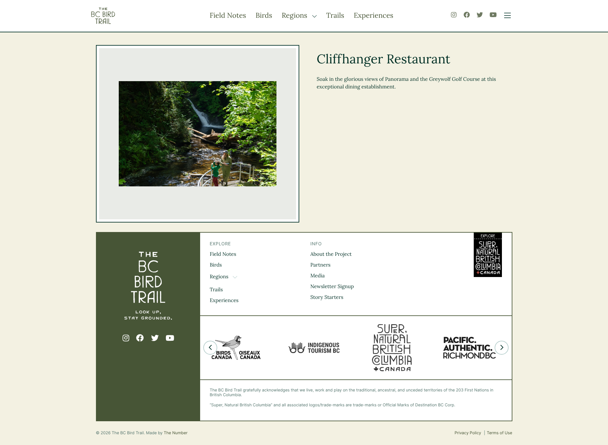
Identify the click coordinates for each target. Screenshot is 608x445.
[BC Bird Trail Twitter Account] (480, 15)
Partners (320, 265)
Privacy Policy (468, 433)
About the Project (331, 254)
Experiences (373, 15)
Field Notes (228, 15)
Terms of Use (499, 433)
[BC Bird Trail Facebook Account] (467, 15)
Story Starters (326, 297)
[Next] (502, 348)
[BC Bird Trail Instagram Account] (454, 15)
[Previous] (210, 348)
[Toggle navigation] (506, 15)
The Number (175, 433)
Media (317, 276)
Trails (335, 15)
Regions (295, 15)
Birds (264, 15)
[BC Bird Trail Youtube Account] (493, 15)
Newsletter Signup (332, 286)
